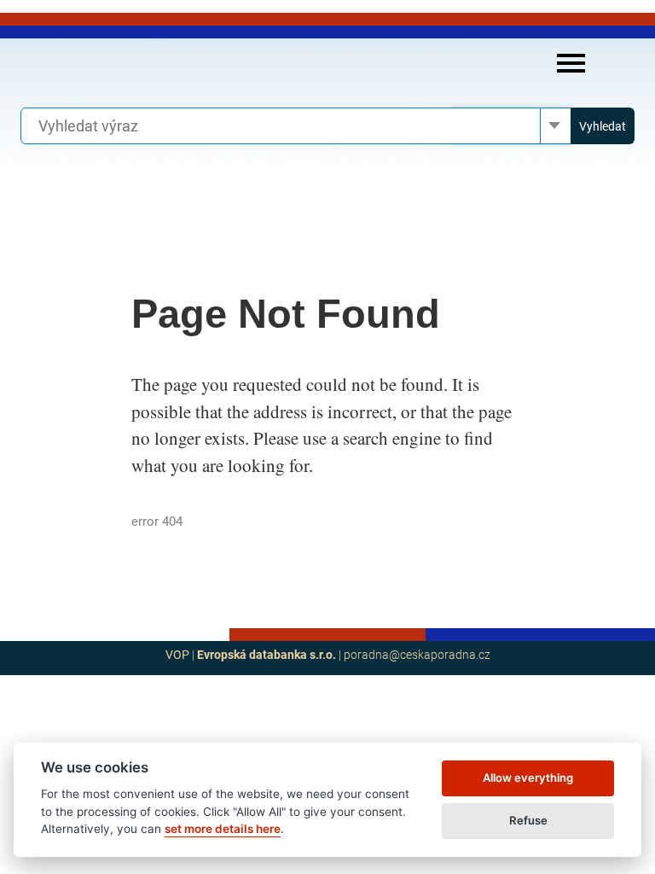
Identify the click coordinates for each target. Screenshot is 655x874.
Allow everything (528, 777)
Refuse (528, 820)
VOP (177, 654)
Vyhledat (602, 126)
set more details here (223, 829)
